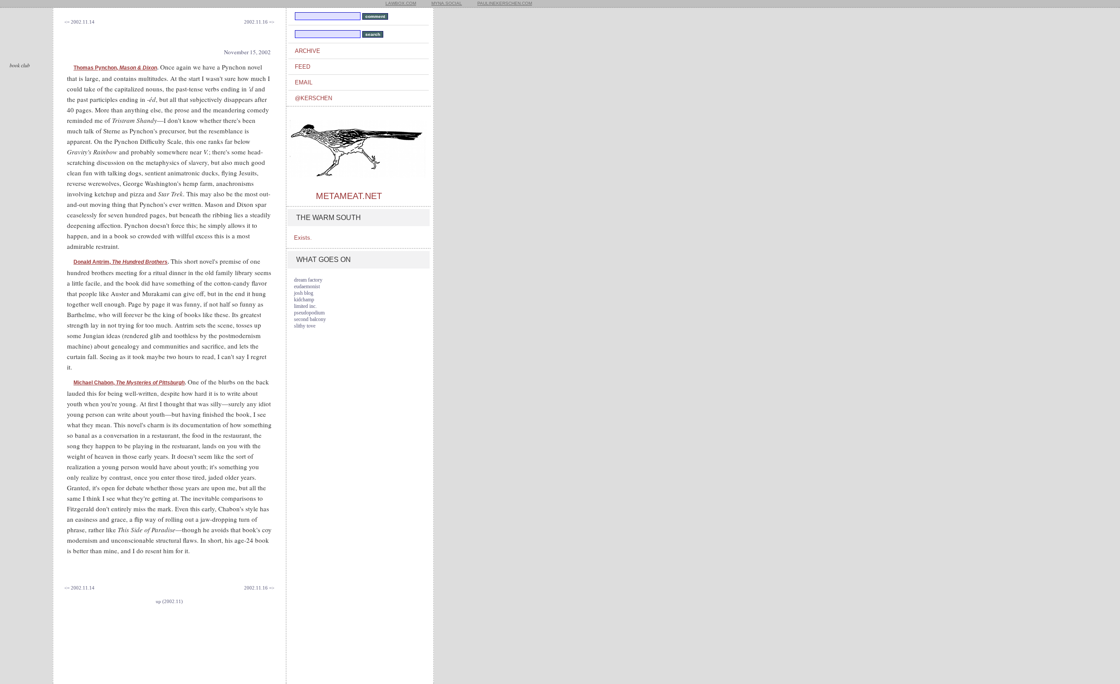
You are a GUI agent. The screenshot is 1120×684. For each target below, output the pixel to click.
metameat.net (349, 196)
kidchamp (304, 300)
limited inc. (305, 306)
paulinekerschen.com (504, 3)
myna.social (446, 3)
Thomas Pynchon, (115, 68)
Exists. (303, 237)
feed (302, 67)
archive (307, 51)
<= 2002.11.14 (79, 21)
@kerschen (313, 98)
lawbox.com (400, 3)
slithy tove (304, 326)
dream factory (308, 280)
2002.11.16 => (259, 21)
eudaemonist (307, 286)
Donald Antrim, (121, 262)
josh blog (303, 293)
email (303, 82)
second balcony (310, 319)
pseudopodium (309, 313)
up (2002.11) (169, 601)
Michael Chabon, (129, 383)
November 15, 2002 (247, 52)
